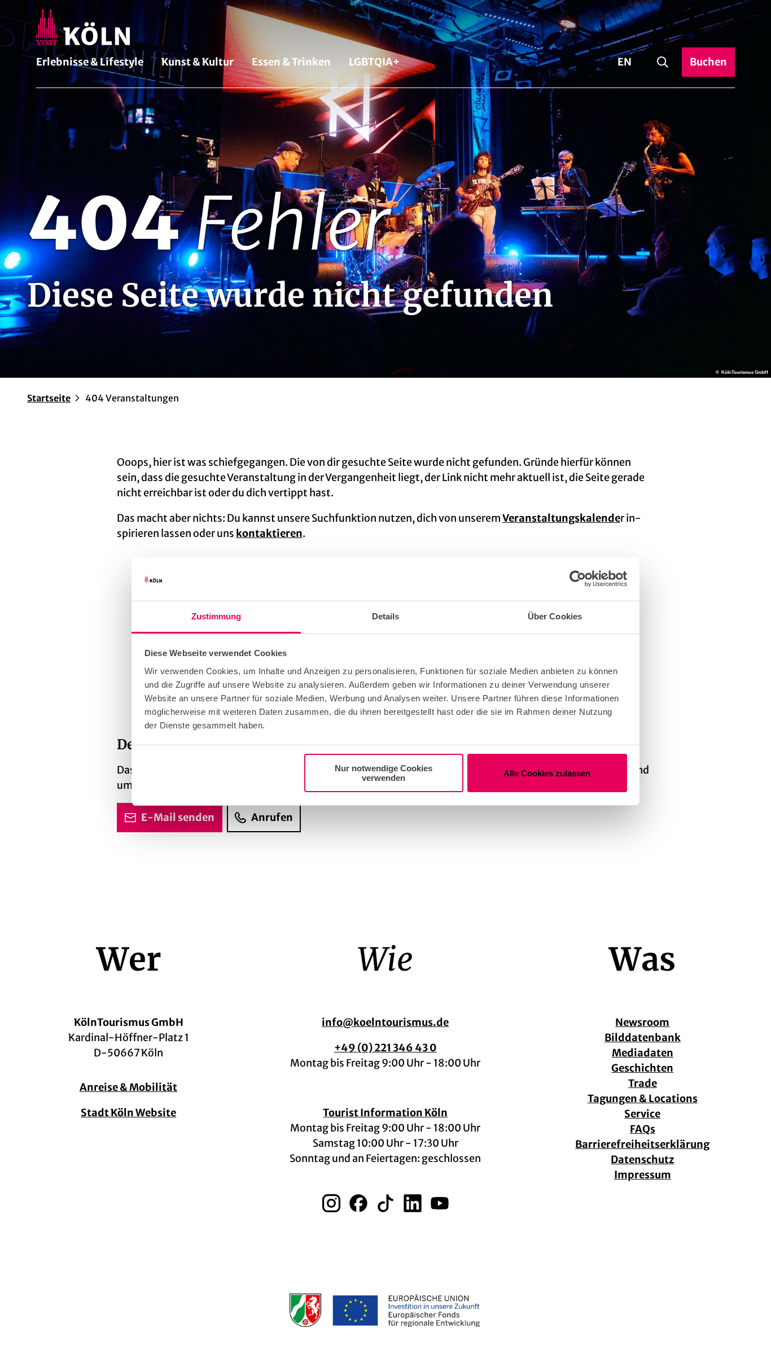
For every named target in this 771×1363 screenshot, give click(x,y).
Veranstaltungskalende (561, 518)
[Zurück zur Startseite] (385, 27)
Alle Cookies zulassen (546, 773)
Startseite (49, 398)
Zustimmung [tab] (216, 616)
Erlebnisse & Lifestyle (89, 61)
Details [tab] (386, 616)
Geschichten (642, 1067)
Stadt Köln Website (128, 1112)
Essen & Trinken (291, 61)
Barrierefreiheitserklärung (642, 1144)
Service (642, 1113)
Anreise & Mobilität (128, 1087)
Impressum (642, 1174)
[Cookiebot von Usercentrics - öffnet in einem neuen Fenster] (577, 579)
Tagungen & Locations (643, 1098)
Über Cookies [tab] (555, 616)
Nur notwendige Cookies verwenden (383, 773)
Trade (642, 1083)
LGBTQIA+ (374, 61)
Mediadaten (642, 1052)
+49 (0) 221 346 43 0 (385, 1047)
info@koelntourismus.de (385, 1022)
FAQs (642, 1128)
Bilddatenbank (642, 1037)
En (624, 61)
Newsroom (642, 1022)
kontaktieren (269, 533)
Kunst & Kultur (197, 61)
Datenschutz (642, 1159)
